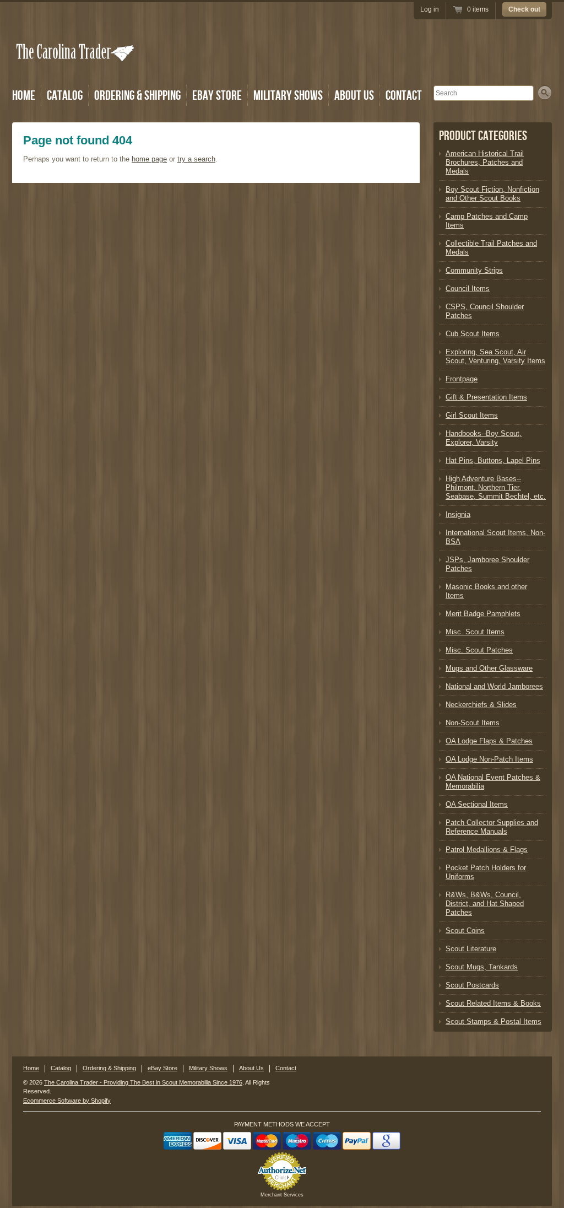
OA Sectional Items (477, 804)
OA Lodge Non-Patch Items (489, 759)
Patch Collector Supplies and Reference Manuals (492, 826)
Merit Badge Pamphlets (483, 614)
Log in (429, 9)
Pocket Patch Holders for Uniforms (486, 872)
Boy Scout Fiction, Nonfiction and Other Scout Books (492, 193)
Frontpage (462, 379)
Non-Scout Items (473, 723)
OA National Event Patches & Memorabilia (493, 781)
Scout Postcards (472, 985)
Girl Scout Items (472, 415)
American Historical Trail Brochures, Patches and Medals (485, 162)
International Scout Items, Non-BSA (495, 537)
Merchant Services (282, 1195)
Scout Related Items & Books (493, 1003)
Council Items (468, 288)
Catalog (65, 96)
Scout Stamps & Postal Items (493, 1021)
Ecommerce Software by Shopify (67, 1100)
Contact (404, 96)
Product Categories (483, 136)
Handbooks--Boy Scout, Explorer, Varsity (484, 437)
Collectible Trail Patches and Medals (491, 247)
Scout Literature (471, 949)
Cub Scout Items (473, 334)
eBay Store (217, 96)
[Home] (76, 67)
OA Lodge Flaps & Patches (489, 741)
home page (149, 159)
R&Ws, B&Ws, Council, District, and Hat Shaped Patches (485, 903)
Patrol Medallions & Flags (487, 849)
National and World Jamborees (494, 686)
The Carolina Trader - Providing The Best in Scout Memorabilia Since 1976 (143, 1082)
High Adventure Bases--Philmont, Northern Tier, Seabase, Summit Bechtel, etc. (496, 487)
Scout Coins (465, 930)
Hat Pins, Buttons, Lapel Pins (493, 460)
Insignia (458, 514)
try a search (196, 159)
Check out (524, 9)
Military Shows (288, 96)
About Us (354, 96)
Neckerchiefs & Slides (481, 704)
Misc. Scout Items (475, 632)
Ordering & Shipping (137, 96)
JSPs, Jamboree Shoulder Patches (487, 564)
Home (23, 96)
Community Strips (474, 270)
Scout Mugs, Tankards (482, 967)
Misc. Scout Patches (479, 650)
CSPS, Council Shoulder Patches (485, 311)
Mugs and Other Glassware (489, 668)
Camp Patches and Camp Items (487, 220)
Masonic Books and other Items (486, 591)
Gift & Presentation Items (486, 397)
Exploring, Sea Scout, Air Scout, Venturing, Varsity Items (495, 356)
